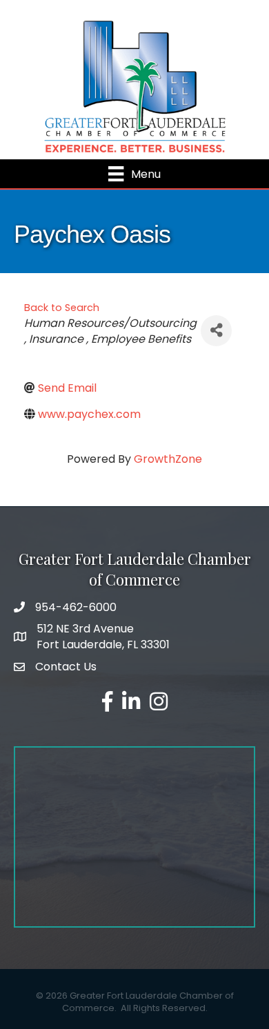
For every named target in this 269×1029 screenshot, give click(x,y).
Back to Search (61, 307)
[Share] (216, 330)
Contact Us (66, 667)
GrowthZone (168, 459)
